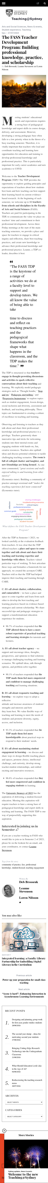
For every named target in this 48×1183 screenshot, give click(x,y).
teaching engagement (35, 867)
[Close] (4, 1131)
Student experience (11, 30)
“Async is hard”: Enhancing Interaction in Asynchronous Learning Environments (24, 993)
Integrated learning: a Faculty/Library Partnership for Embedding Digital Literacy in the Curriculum (23, 961)
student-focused (18, 867)
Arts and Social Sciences (14, 26)
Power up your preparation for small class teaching (24, 979)
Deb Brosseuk (11, 66)
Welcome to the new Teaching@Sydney (23, 1175)
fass (23, 864)
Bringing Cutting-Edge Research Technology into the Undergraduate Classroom (27, 1051)
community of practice (11, 864)
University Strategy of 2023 (19, 793)
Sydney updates (14, 1171)
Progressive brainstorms (14, 398)
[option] (24, 944)
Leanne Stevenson (25, 66)
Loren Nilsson (28, 897)
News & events (34, 26)
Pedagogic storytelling (22, 394)
